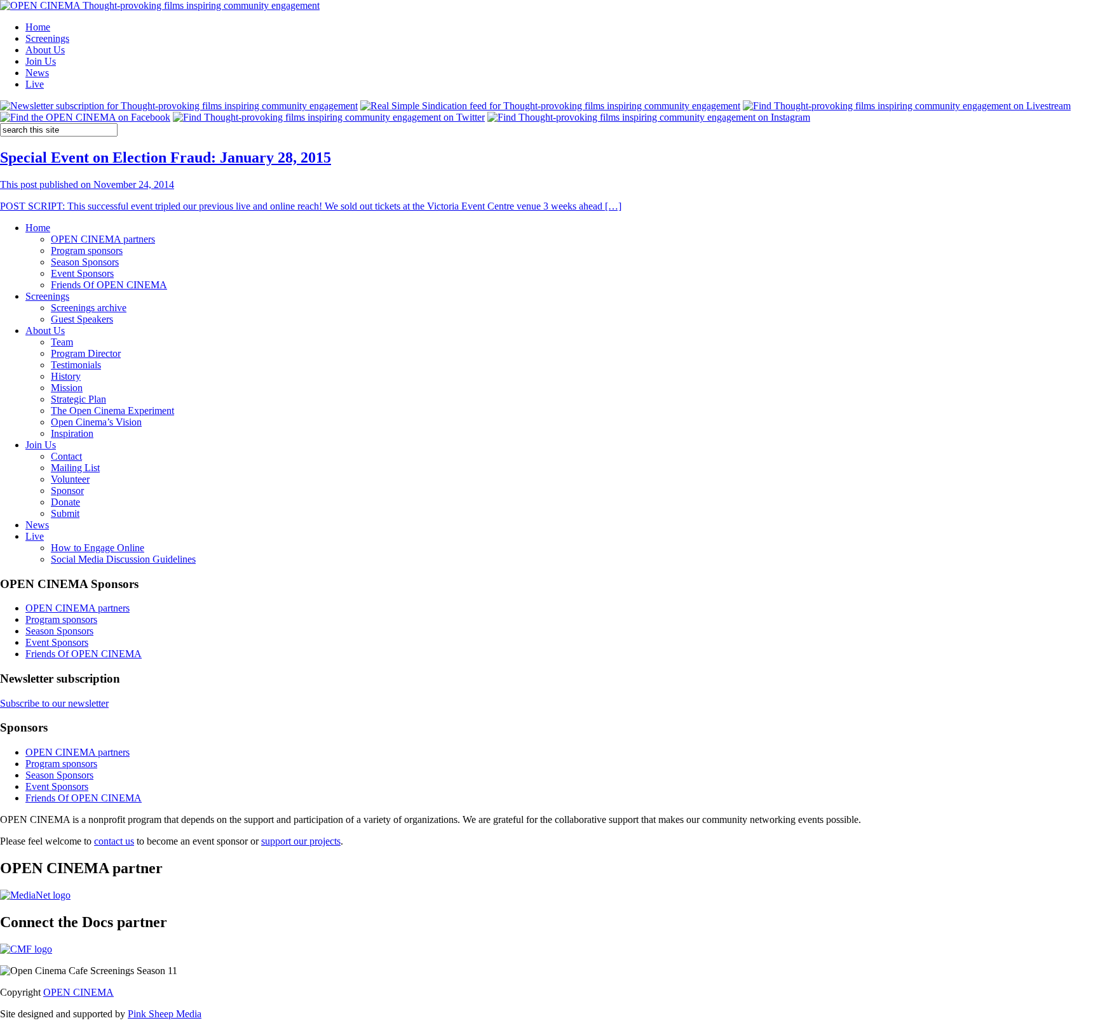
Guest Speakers (82, 319)
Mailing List (75, 467)
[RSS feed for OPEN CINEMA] (550, 105)
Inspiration (72, 433)
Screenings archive (88, 307)
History (66, 376)
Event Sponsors (82, 273)
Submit (65, 513)
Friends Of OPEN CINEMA (109, 284)
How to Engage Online (97, 547)
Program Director (86, 353)
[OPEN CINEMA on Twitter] (329, 117)
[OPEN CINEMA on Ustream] (907, 105)
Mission (67, 387)
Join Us (40, 61)
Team (62, 342)
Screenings (47, 38)
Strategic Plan (78, 399)
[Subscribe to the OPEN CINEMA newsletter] (179, 105)
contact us (114, 841)
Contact (66, 456)
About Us (45, 49)
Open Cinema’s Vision (96, 422)
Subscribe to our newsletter (54, 703)
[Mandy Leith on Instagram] (648, 117)
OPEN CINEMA (78, 992)
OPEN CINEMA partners (103, 239)
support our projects (301, 841)
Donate (65, 502)
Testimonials (76, 364)
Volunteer (70, 479)
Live (34, 84)
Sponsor (67, 490)
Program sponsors (87, 250)
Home (37, 27)
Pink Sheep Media (164, 1013)
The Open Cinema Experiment (112, 410)
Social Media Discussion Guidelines (123, 559)
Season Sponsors (85, 262)
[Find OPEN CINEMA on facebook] (85, 117)
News (37, 72)
